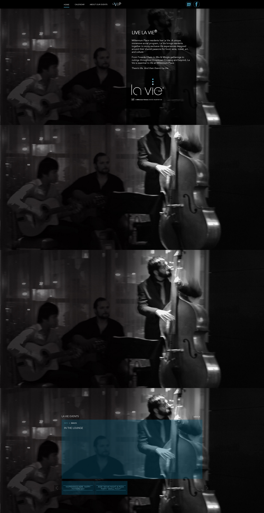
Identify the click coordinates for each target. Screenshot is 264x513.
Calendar (79, 4)
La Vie (147, 87)
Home (66, 5)
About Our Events (98, 4)
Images (74, 423)
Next (207, 488)
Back (197, 417)
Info (66, 423)
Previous (57, 488)
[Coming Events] (188, 4)
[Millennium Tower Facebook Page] (196, 4)
